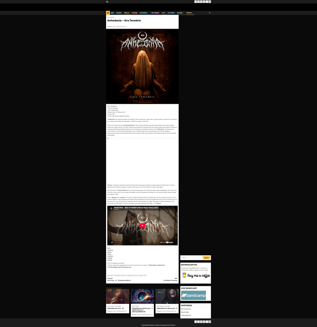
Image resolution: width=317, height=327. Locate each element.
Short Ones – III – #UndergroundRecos (119, 279)
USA (145, 275)
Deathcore (123, 275)
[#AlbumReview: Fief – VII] (117, 296)
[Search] (210, 12)
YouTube (109, 258)
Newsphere (163, 325)
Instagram (110, 256)
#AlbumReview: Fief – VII (115, 308)
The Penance (155, 13)
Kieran (135, 275)
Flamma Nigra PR (186, 315)
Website (109, 260)
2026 (108, 306)
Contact (189, 13)
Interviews (143, 13)
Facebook (110, 250)
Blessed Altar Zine (117, 7)
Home (112, 13)
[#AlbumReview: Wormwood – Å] (167, 296)
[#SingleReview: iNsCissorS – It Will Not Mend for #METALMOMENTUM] (142, 296)
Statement (171, 13)
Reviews (119, 13)
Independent (130, 275)
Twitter (109, 254)
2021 (108, 17)
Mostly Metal (185, 312)
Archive (179, 13)
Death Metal (117, 275)
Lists (163, 13)
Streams (134, 13)
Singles (126, 13)
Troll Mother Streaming (170, 279)
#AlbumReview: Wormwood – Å (167, 308)
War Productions (186, 309)
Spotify (109, 252)
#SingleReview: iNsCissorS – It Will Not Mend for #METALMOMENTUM (142, 310)
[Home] (108, 13)
